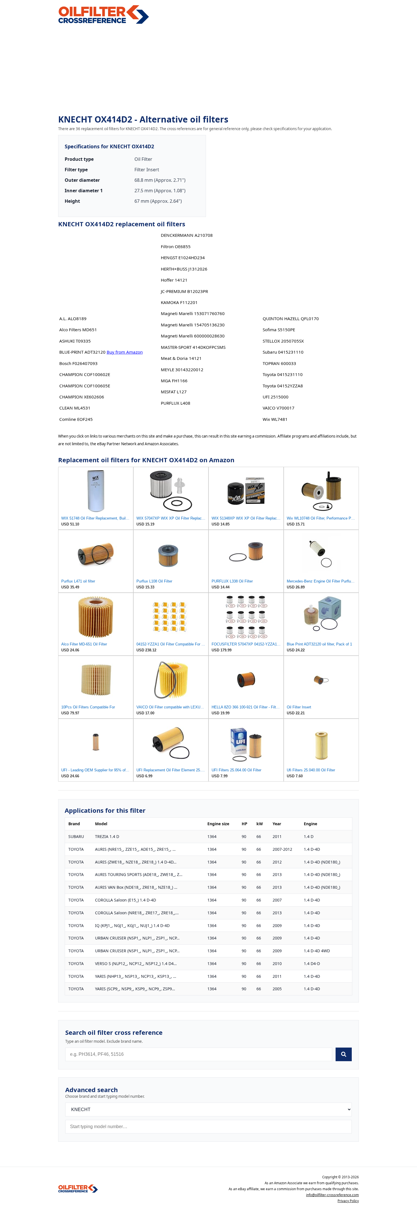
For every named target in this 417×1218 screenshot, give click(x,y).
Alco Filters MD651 (78, 329)
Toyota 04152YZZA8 (283, 386)
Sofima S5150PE (279, 329)
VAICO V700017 (278, 408)
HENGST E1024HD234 (183, 257)
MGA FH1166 (174, 380)
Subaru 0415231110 (283, 352)
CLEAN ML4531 (74, 408)
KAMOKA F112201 (179, 302)
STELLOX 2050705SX (283, 341)
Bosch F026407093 (78, 363)
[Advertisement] (208, 69)
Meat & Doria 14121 (181, 358)
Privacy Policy (348, 1201)
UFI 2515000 (275, 397)
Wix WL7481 (275, 419)
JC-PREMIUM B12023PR (184, 291)
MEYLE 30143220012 (182, 369)
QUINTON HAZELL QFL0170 (291, 318)
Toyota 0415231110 (283, 374)
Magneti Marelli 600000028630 (193, 336)
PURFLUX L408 (175, 403)
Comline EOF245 (76, 419)
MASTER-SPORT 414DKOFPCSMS (193, 347)
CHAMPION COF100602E (84, 374)
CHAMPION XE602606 (81, 397)
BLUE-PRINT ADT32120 (82, 352)
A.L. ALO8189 (73, 318)
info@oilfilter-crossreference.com (332, 1195)
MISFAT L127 (174, 391)
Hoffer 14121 (174, 280)
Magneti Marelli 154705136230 (193, 325)
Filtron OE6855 (176, 246)
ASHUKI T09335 (75, 341)
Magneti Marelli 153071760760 (193, 313)
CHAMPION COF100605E (84, 386)
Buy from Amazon (125, 352)
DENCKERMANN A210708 (187, 235)
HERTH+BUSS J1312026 (184, 269)
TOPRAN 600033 (279, 363)
